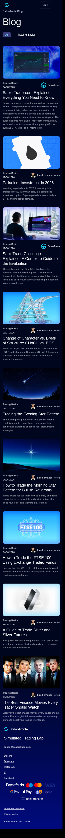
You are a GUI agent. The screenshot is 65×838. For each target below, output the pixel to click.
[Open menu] (56, 5)
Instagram (9, 766)
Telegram (9, 761)
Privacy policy (11, 814)
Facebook (9, 778)
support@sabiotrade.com (17, 747)
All (6, 34)
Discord (8, 755)
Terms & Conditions (14, 808)
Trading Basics (27, 34)
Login (45, 5)
